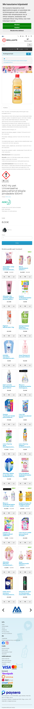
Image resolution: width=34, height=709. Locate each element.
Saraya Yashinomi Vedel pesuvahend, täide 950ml (9, 416)
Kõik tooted (5, 650)
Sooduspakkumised (7, 652)
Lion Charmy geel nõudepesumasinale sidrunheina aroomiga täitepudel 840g (10, 447)
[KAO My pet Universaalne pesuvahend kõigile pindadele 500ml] (17, 89)
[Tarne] (20, 36)
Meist (3, 624)
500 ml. (9, 229)
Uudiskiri (4, 664)
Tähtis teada (5, 626)
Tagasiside (4, 638)
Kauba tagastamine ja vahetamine (11, 640)
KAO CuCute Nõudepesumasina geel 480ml (10, 386)
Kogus (3, 235)
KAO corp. (8, 196)
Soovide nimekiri (6, 662)
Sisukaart (4, 653)
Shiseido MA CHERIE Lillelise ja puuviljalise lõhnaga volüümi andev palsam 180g (9, 299)
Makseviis (4, 629)
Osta (17, 243)
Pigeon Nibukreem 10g (8, 326)
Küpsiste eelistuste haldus (8, 707)
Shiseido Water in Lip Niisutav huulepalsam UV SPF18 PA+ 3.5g (9, 476)
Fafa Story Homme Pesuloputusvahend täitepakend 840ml (10, 594)
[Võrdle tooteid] (28, 36)
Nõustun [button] (17, 24)
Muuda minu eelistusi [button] (17, 30)
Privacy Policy (5, 631)
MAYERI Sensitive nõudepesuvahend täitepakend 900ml (10, 358)
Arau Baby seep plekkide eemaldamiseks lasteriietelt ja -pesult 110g (9, 269)
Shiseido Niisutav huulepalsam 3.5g (7, 564)
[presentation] (3, 610)
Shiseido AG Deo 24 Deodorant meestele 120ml (25, 593)
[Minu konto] (23, 36)
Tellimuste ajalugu (6, 660)
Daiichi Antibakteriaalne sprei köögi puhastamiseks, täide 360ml (25, 299)
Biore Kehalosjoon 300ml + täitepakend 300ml (23, 269)
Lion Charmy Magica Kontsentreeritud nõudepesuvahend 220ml (26, 447)
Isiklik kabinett (5, 658)
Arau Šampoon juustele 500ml (24, 356)
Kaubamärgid (5, 648)
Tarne (3, 628)
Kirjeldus (5, 107)
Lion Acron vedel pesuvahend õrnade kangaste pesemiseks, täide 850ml (25, 536)
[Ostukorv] (31, 36)
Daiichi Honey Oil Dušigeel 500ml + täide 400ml (25, 504)
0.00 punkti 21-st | (17, 49)
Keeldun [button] (17, 27)
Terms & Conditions (7, 633)
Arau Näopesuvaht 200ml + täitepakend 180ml (24, 565)
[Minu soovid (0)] (26, 36)
